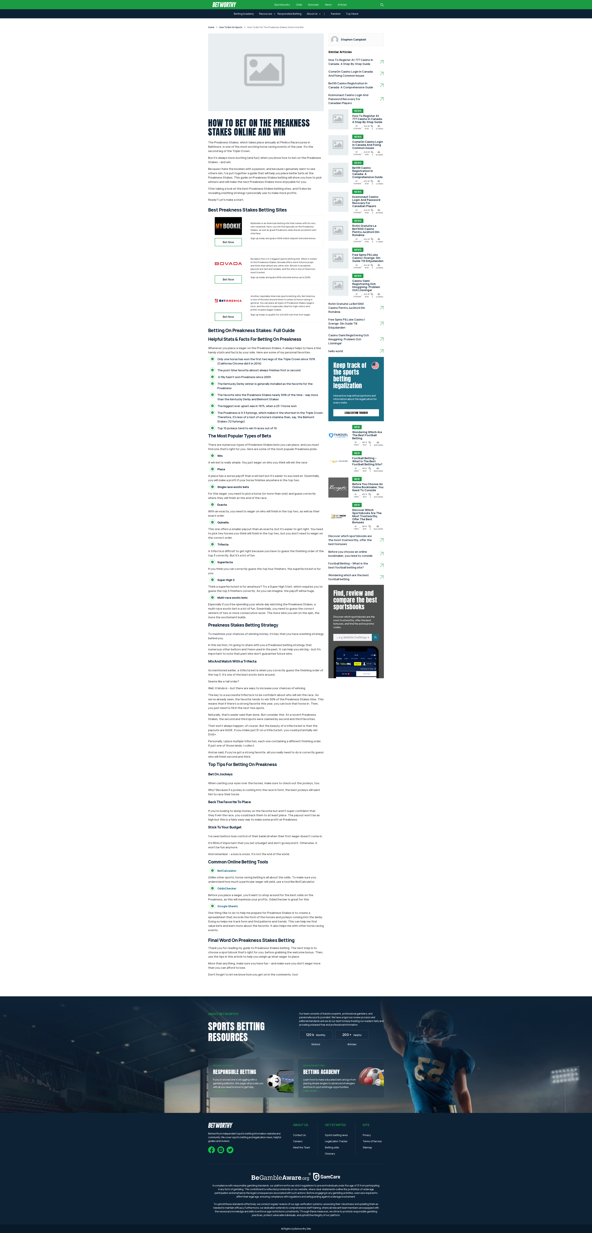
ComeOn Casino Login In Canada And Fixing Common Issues (367, 145)
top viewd (352, 13)
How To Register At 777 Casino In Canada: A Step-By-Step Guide (367, 119)
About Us (312, 13)
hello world (335, 351)
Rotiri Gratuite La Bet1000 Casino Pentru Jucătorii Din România (365, 230)
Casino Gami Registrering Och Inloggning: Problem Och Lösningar (366, 285)
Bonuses (313, 4)
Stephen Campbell (353, 39)
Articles (342, 4)
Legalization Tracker (356, 413)
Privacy (367, 1135)
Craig (356, 445)
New (357, 427)
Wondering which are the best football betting (367, 435)
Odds (299, 4)
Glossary (330, 1153)
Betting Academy (244, 13)
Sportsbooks (282, 4)
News (328, 4)
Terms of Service (372, 1141)
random (336, 13)
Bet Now (228, 242)
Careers (297, 1141)
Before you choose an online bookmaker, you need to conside (367, 487)
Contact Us (299, 1135)
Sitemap (367, 1147)
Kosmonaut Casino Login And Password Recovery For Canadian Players (348, 99)
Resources (265, 13)
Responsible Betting (290, 13)
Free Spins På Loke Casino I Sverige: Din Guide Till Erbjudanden (367, 258)
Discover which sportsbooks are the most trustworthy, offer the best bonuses (367, 516)
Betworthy (300, 1228)
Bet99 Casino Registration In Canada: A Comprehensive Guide (367, 172)
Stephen (357, 129)
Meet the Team (301, 1147)
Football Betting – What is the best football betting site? (367, 461)
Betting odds (332, 1147)
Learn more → (221, 1090)
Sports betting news (336, 1135)
